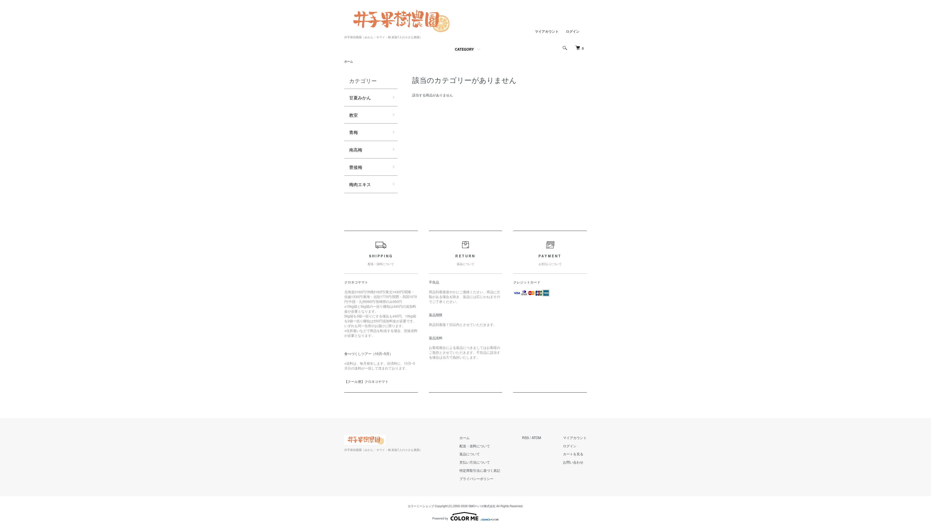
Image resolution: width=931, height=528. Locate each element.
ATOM (536, 437)
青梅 (353, 132)
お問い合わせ (573, 462)
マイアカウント (547, 31)
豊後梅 (355, 167)
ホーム (348, 61)
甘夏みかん (360, 97)
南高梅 (355, 149)
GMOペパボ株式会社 (482, 506)
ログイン (572, 31)
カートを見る (573, 453)
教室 (353, 115)
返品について (469, 453)
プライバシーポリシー (476, 478)
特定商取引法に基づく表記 (479, 470)
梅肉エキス (360, 184)
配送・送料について (474, 445)
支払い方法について (474, 462)
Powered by (440, 518)
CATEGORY (464, 49)
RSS (525, 437)
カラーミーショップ (421, 506)
